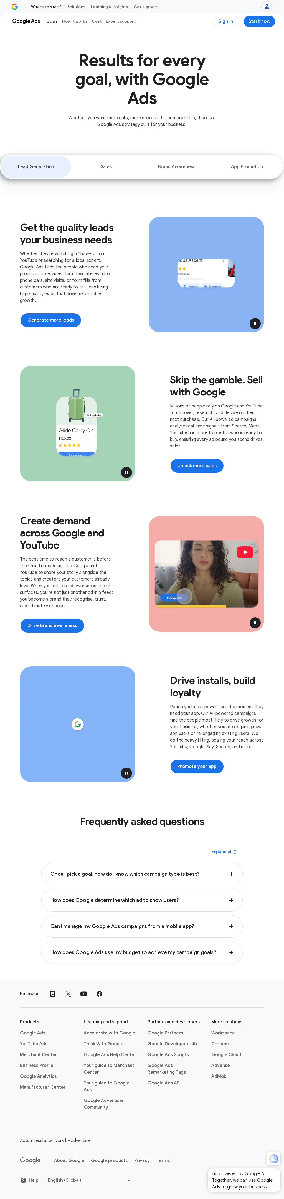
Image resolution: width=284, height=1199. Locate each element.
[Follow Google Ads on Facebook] (99, 994)
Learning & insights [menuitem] (109, 6)
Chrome (220, 1044)
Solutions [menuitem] (76, 6)
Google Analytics (38, 1076)
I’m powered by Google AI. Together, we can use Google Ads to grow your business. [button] (242, 1180)
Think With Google (103, 1044)
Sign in (226, 21)
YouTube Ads (33, 1044)
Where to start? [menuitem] (46, 6)
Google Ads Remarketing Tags (167, 1069)
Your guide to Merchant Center (109, 1069)
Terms (163, 1160)
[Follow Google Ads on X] (68, 994)
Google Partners (165, 1033)
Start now (259, 21)
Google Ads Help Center (110, 1055)
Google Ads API (164, 1083)
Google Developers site (173, 1044)
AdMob (219, 1076)
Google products (109, 1160)
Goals (52, 21)
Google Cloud (226, 1055)
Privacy (142, 1160)
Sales (106, 167)
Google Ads (32, 1033)
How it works (74, 21)
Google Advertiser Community (104, 1104)
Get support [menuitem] (146, 6)
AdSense (220, 1065)
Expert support (121, 21)
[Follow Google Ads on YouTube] (83, 994)
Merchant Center (38, 1055)
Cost (97, 21)
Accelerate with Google (109, 1033)
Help (34, 1180)
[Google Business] (15, 6)
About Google (69, 1160)
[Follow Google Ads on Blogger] (52, 994)
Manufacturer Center (43, 1087)
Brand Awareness (176, 167)
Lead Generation (36, 167)
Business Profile (36, 1065)
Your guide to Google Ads (107, 1086)
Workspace (223, 1033)
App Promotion (247, 167)
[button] (255, 323)
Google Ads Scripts (168, 1055)
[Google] (30, 1160)
